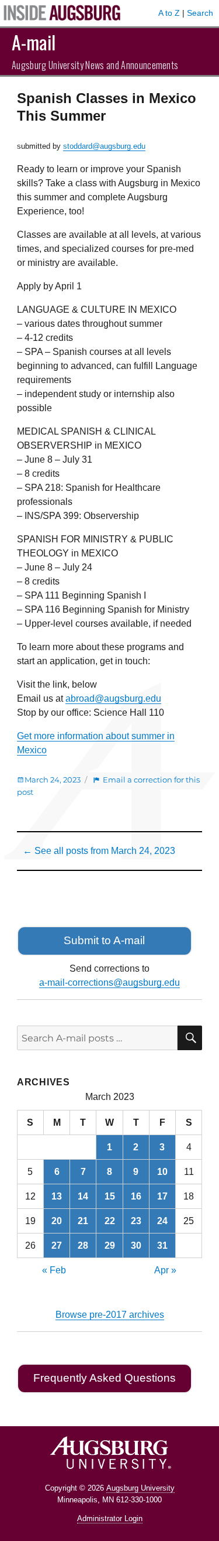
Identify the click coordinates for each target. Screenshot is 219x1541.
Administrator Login (109, 1518)
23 (136, 1221)
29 (110, 1245)
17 (162, 1196)
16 (136, 1196)
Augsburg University (140, 1488)
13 (56, 1196)
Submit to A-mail (104, 940)
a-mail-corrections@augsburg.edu (109, 983)
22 (110, 1221)
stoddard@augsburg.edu (104, 146)
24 (162, 1221)
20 (56, 1221)
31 (162, 1245)
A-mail (33, 42)
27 (56, 1245)
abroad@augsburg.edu (113, 698)
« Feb (54, 1270)
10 (162, 1172)
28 (83, 1245)
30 (136, 1245)
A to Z (169, 13)
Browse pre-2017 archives (109, 1315)
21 (83, 1221)
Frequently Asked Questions (104, 1378)
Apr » (165, 1270)
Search (200, 13)
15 (110, 1196)
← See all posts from (99, 851)
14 (83, 1196)
